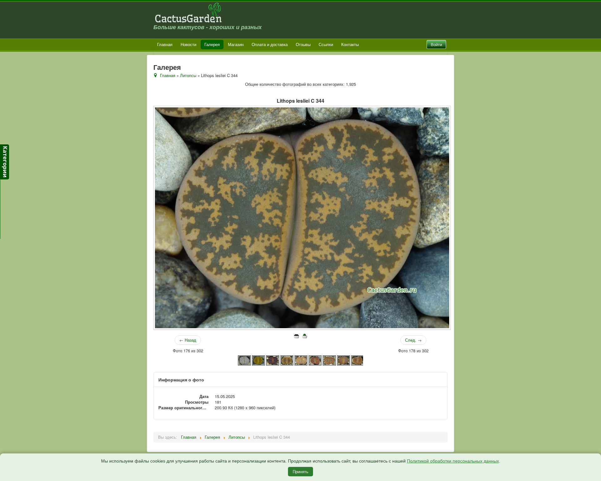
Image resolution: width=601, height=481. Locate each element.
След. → (413, 340)
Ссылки (326, 44)
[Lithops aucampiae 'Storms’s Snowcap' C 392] (286, 360)
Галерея (212, 44)
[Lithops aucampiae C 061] (357, 360)
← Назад (187, 340)
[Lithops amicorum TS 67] (244, 360)
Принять (300, 471)
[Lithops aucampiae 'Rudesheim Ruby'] (272, 360)
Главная (164, 44)
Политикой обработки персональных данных (453, 460)
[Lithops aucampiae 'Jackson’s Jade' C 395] (258, 360)
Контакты (350, 44)
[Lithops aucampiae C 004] (315, 360)
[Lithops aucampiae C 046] (343, 360)
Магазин (236, 44)
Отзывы (303, 44)
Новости (188, 44)
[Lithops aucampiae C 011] (329, 360)
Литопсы (188, 75)
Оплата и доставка (270, 44)
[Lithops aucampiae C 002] (301, 360)
